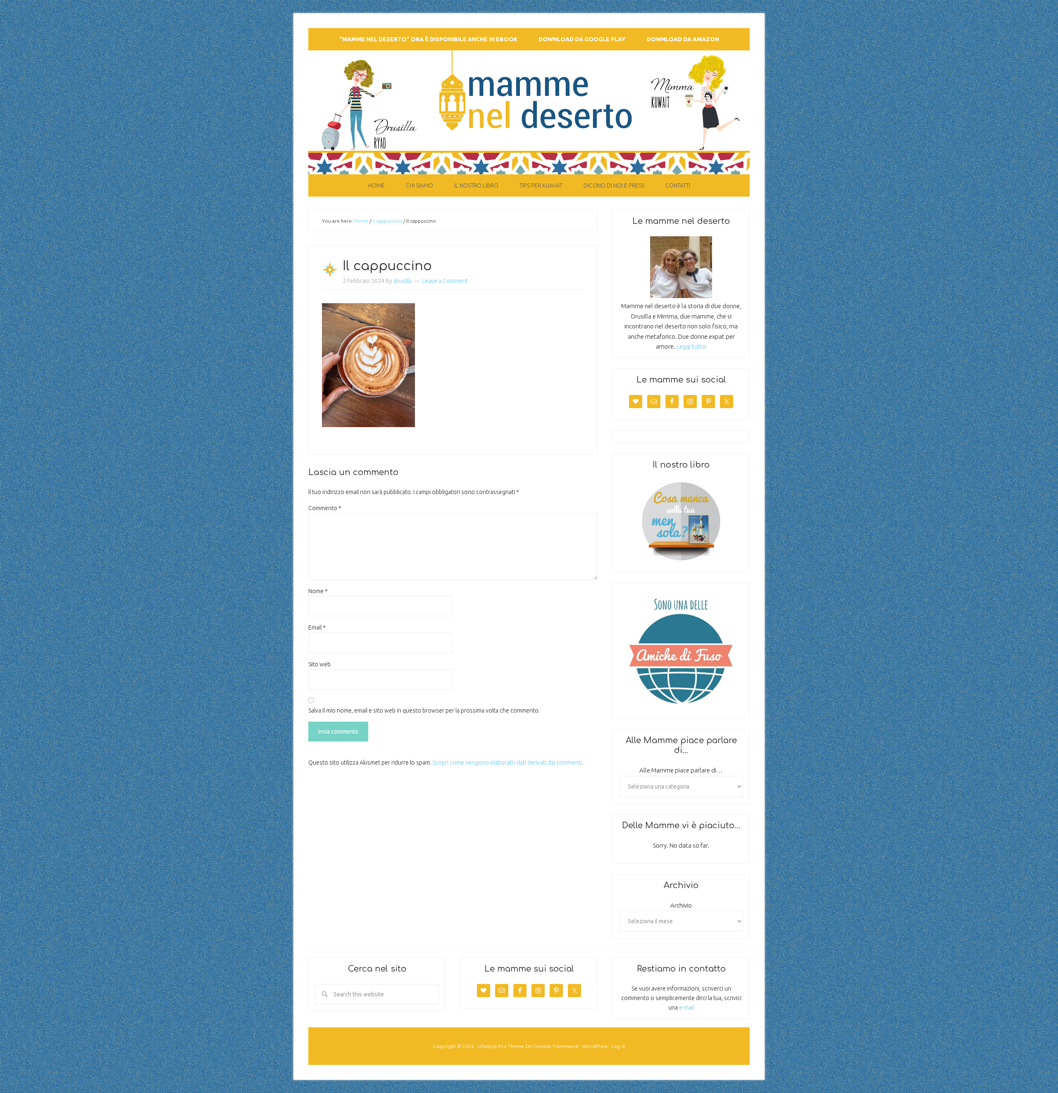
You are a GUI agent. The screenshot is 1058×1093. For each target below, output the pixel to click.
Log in (618, 1046)
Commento (324, 508)
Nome (318, 591)
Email (317, 627)
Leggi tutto (691, 346)
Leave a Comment (445, 281)
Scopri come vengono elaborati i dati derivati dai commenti (507, 762)
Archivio (681, 905)
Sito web (319, 664)
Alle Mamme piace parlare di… (681, 770)
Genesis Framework (556, 1046)
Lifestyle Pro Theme (501, 1046)
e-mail (686, 1007)
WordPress (595, 1046)
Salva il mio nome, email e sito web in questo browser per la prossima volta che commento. (424, 710)
